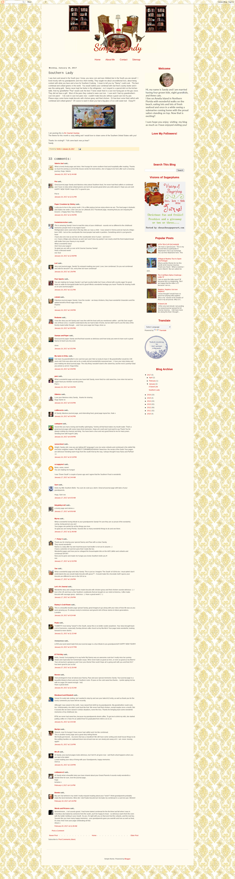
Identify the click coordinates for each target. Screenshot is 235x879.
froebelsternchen (61, 222)
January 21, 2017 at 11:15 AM (65, 634)
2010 (149, 414)
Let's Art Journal (61, 587)
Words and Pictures (62, 808)
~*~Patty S (59, 539)
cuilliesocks (59, 410)
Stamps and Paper (62, 336)
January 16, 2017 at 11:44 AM (65, 174)
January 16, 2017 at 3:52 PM (65, 349)
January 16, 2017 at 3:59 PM (65, 369)
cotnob (57, 297)
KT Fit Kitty (59, 654)
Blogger (127, 859)
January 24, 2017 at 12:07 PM (66, 647)
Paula (57, 623)
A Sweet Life (162, 304)
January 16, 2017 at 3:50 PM (65, 328)
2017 (149, 375)
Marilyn (57, 729)
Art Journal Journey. (72, 133)
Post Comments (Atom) (66, 839)
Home (98, 59)
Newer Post (53, 835)
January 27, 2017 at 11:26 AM (65, 667)
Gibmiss (58, 394)
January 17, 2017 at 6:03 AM (65, 498)
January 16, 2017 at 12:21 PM (66, 197)
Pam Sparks (59, 279)
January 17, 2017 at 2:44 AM (65, 477)
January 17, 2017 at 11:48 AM (65, 532)
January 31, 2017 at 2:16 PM (65, 744)
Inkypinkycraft (60, 505)
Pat (56, 181)
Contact (123, 59)
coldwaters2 (59, 772)
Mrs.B (57, 752)
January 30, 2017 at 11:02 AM (65, 688)
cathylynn (58, 424)
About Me (110, 59)
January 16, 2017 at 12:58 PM (66, 256)
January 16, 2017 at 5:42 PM (65, 416)
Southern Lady (154, 390)
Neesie (57, 675)
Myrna (57, 519)
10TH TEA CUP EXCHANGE (168, 244)
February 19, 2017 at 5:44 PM (65, 801)
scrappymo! (59, 464)
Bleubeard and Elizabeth (64, 695)
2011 (149, 411)
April (151, 378)
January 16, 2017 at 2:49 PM (65, 310)
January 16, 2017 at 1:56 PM (65, 272)
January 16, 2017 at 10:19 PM (66, 457)
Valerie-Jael (59, 163)
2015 (149, 398)
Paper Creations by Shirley (65, 204)
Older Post (134, 835)
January (152, 384)
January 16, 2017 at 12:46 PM (66, 215)
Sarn (56, 485)
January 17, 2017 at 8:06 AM (65, 511)
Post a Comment (58, 831)
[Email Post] (79, 149)
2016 (149, 395)
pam (56, 376)
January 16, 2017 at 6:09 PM (65, 437)
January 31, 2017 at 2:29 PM (65, 765)
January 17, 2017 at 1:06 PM (65, 579)
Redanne (58, 317)
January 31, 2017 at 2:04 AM (65, 722)
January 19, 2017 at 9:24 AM (65, 615)
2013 (149, 404)
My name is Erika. (61, 356)
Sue (56, 569)
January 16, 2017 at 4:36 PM (65, 387)
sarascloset (59, 444)
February (152, 381)
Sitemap (136, 59)
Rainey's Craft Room (63, 605)
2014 (149, 401)
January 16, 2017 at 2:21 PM (65, 290)
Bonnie (57, 793)
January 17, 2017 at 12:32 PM (66, 561)
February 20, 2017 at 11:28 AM (66, 826)
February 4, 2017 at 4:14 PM (65, 785)
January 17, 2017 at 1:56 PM (65, 597)
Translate (162, 330)
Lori (56, 263)
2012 (149, 407)
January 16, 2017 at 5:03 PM (65, 403)
